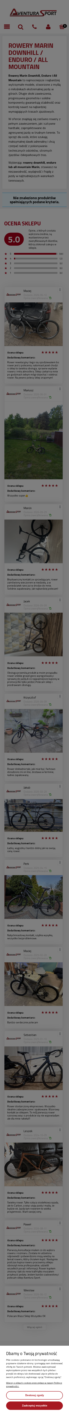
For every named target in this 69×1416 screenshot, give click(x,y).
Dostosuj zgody (34, 1395)
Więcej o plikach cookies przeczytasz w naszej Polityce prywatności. (34, 1384)
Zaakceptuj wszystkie (34, 1405)
